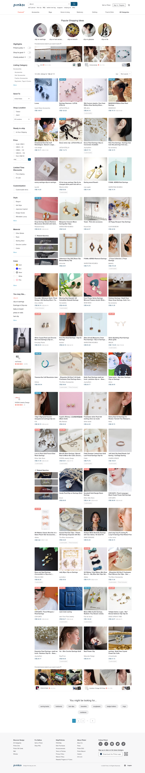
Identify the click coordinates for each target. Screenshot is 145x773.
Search (74, 4)
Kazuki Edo (87, 227)
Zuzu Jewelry (39, 303)
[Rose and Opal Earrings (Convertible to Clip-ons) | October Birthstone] (46, 559)
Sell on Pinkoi (106, 5)
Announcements (60, 748)
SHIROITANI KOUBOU (116, 187)
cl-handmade (113, 656)
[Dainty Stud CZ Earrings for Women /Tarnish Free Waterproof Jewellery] (120, 403)
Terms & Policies (61, 751)
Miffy (73, 7)
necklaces (83, 712)
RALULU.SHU (63, 187)
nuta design (38, 147)
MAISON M (112, 108)
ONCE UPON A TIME (115, 616)
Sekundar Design (89, 656)
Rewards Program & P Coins (64, 759)
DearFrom (62, 656)
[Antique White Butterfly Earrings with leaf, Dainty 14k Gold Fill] (95, 519)
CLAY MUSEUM (113, 227)
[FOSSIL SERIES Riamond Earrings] (95, 245)
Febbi (85, 458)
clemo (110, 382)
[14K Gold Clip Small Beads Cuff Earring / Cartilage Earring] (120, 440)
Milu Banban (63, 421)
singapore (60, 7)
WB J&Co (87, 108)
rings (124, 706)
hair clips (71, 706)
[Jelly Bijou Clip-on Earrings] (71, 559)
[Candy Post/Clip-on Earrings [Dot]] (71, 480)
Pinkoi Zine (16, 745)
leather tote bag (51, 7)
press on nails (18, 312)
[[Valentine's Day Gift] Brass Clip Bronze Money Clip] (71, 245)
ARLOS (111, 342)
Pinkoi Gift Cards (18, 748)
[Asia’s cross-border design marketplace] (19, 5)
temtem (61, 342)
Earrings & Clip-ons (20, 305)
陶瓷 (44, 7)
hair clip (16, 316)
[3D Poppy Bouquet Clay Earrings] (120, 208)
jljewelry (111, 263)
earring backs (45, 706)
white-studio (87, 421)
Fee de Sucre (88, 616)
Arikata (37, 382)
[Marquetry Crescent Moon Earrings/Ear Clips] (71, 208)
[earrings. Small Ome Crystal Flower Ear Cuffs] (120, 638)
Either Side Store (40, 458)
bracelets (84, 706)
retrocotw (62, 263)
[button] (29, 159)
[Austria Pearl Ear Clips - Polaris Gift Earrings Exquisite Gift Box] (71, 519)
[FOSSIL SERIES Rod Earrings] (120, 169)
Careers (79, 754)
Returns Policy (60, 756)
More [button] (15, 85)
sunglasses (96, 706)
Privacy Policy (60, 754)
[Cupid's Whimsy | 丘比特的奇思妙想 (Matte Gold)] (71, 403)
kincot (61, 498)
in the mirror (112, 537)
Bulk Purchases (60, 745)
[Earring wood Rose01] (95, 169)
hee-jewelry (62, 303)
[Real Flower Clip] (95, 638)
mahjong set (67, 7)
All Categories (17, 743)
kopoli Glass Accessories (42, 108)
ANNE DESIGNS (89, 537)
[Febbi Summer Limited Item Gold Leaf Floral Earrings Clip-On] (95, 440)
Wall (14, 751)
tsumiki (37, 187)
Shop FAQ (38, 745)
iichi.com (79, 756)
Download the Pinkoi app (112, 754)
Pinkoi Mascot (81, 751)
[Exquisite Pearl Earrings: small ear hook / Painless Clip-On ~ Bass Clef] (46, 638)
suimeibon (62, 577)
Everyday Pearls (40, 342)
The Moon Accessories (66, 382)
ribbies (37, 537)
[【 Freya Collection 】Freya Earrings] (120, 245)
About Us (80, 743)
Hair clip (39, 7)
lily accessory (113, 147)
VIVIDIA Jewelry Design (66, 458)
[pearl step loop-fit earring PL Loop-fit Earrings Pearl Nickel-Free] (120, 519)
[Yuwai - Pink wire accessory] (95, 208)
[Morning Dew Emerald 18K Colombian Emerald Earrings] (71, 285)
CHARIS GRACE (114, 458)
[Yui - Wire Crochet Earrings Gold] (71, 638)
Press (79, 745)
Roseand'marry (39, 227)
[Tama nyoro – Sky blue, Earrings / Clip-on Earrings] (120, 364)
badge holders (111, 706)
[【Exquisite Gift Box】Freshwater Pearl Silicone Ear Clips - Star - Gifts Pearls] (120, 559)
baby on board (18, 309)
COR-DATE (112, 498)
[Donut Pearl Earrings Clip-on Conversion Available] (95, 129)
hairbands (59, 706)
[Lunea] (46, 90)
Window (15, 754)
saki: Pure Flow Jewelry (66, 616)
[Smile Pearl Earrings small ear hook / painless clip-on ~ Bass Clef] (95, 364)
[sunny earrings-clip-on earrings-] (46, 169)
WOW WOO (87, 303)
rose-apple (87, 187)
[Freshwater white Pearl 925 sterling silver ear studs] (95, 403)
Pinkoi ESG (80, 748)
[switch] (22, 48)
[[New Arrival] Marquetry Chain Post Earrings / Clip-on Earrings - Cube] (95, 324)
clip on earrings (18, 301)
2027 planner (31, 7)
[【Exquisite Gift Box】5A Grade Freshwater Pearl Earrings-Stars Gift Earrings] (71, 364)
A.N (36, 421)
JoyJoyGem (87, 147)
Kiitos (110, 421)
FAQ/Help (58, 743)
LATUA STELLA (64, 108)
